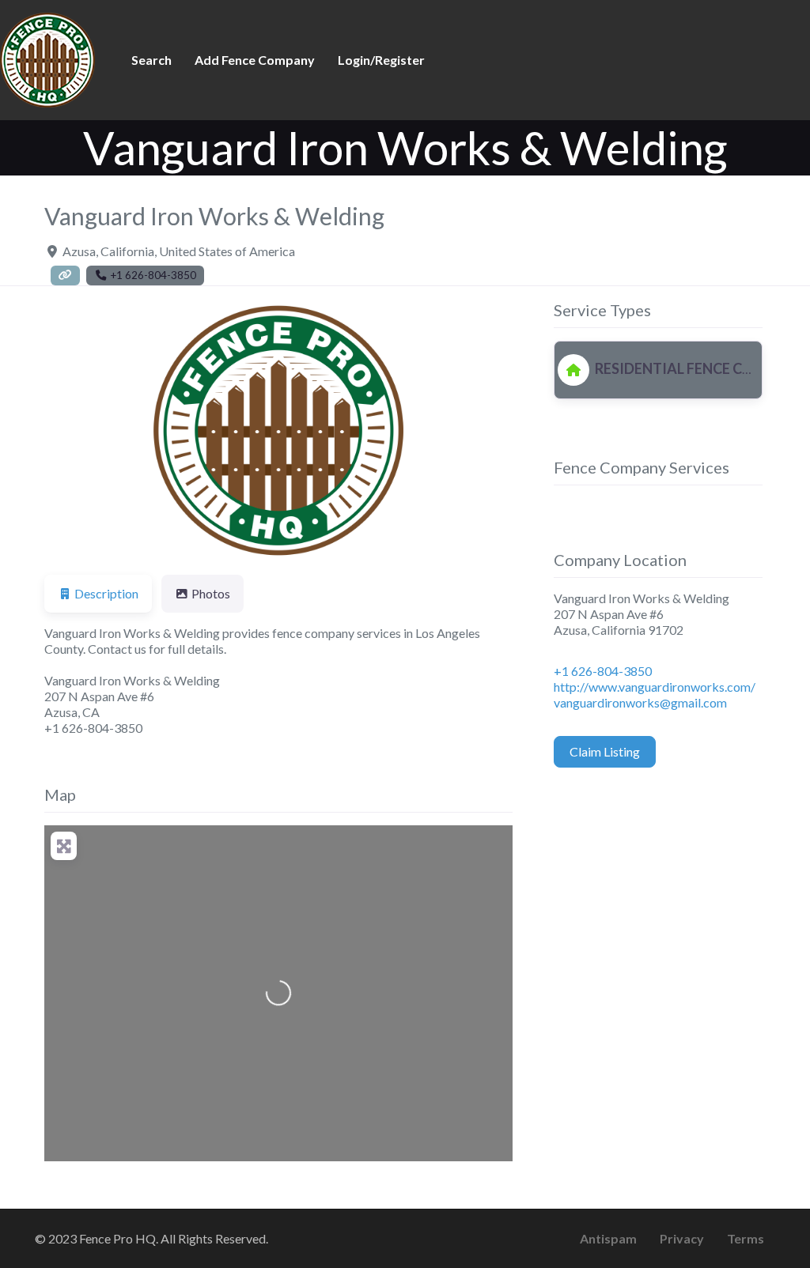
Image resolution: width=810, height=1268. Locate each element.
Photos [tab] (210, 593)
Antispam (608, 1238)
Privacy (682, 1238)
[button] (79, 430)
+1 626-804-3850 (603, 670)
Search (151, 59)
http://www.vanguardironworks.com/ (654, 686)
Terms (745, 1238)
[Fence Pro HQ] (47, 57)
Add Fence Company (255, 59)
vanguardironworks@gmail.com (640, 702)
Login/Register (381, 59)
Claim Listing (605, 751)
